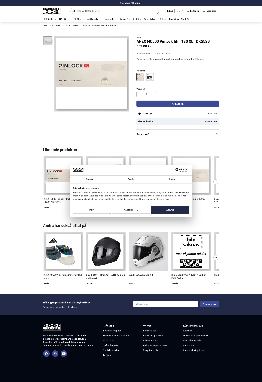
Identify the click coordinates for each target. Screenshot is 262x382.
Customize (129, 210)
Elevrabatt (188, 345)
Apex (138, 37)
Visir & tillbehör (71, 25)
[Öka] (154, 94)
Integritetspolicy (151, 350)
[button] (46, 181)
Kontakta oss (149, 330)
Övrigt (136, 19)
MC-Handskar (93, 19)
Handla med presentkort (195, 335)
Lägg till (179, 103)
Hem (45, 25)
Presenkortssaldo (192, 340)
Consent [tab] (90, 179)
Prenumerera (210, 304)
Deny (91, 210)
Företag (179, 11)
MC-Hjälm (63, 19)
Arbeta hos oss (150, 340)
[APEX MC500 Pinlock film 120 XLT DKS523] (140, 77)
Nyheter (163, 19)
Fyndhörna (174, 19)
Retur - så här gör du (193, 350)
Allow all (170, 210)
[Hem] (52, 11)
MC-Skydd (109, 19)
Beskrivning (142, 134)
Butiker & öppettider (153, 335)
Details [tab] (131, 179)
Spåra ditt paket (111, 345)
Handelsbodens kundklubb (116, 335)
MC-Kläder (49, 19)
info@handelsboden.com (72, 342)
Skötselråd (108, 340)
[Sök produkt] (115, 11)
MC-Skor (77, 19)
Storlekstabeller (111, 350)
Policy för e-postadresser (155, 345)
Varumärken (149, 19)
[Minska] (140, 94)
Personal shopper (112, 330)
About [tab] (172, 179)
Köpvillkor (188, 330)
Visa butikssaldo (145, 121)
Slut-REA (185, 19)
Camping (124, 19)
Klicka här (80, 335)
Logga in (107, 355)
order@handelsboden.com (72, 338)
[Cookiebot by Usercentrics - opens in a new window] (177, 170)
